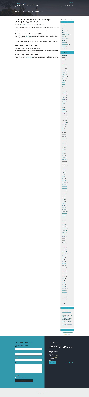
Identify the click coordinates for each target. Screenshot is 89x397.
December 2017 (64, 249)
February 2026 (64, 66)
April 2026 (63, 62)
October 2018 (64, 232)
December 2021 (64, 163)
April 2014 (63, 284)
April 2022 (63, 155)
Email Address (18, 352)
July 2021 (63, 172)
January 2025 (64, 91)
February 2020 (64, 205)
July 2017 (63, 257)
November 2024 (64, 95)
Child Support (64, 32)
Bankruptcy (64, 26)
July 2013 (63, 301)
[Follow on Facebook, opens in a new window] (66, 362)
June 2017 (63, 259)
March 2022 (64, 157)
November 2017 (64, 251)
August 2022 (64, 147)
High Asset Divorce (65, 44)
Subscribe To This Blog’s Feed (68, 332)
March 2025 (64, 88)
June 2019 (63, 218)
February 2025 (64, 89)
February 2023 (64, 136)
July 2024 (63, 103)
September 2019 (64, 213)
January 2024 (64, 114)
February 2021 (64, 182)
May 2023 (63, 130)
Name (16, 346)
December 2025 (64, 70)
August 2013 (64, 299)
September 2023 (64, 122)
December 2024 (64, 93)
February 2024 (64, 113)
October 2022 (64, 143)
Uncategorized (64, 48)
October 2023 (64, 120)
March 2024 (64, 111)
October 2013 (64, 296)
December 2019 (64, 209)
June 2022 (63, 151)
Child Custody (64, 30)
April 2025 (63, 86)
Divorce (63, 36)
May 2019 (63, 220)
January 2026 (64, 68)
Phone (16, 357)
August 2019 (64, 215)
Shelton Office (51, 360)
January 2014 (64, 290)
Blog (62, 28)
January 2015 (64, 267)
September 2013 (64, 297)
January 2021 (64, 184)
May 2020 (63, 199)
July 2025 (63, 80)
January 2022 (64, 161)
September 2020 (64, 192)
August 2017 (64, 255)
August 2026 (64, 55)
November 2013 (64, 294)
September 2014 (64, 274)
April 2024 (63, 109)
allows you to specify (29, 57)
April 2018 (63, 242)
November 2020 (64, 188)
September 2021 (64, 168)
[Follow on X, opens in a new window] (72, 362)
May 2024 (63, 107)
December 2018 (64, 228)
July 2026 (63, 57)
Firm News (64, 42)
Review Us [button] (52, 362)
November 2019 (64, 211)
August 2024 (64, 101)
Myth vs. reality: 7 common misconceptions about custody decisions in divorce (67, 315)
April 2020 (63, 201)
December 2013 (64, 292)
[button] (88, 390)
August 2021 (64, 170)
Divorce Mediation (65, 38)
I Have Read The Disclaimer (21, 377)
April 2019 (63, 222)
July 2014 (63, 278)
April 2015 (63, 261)
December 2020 (64, 186)
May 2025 (63, 84)
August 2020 (64, 193)
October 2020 (64, 190)
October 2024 (64, 97)
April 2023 (63, 132)
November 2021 (64, 165)
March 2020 (64, 203)
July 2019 (63, 217)
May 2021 (63, 176)
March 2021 (64, 180)
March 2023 (64, 134)
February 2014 (64, 288)
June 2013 (63, 303)
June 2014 (63, 280)
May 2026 (63, 61)
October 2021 (64, 166)
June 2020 (63, 197)
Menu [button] (70, 2)
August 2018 (64, 236)
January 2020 (64, 207)
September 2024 (64, 99)
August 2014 (64, 276)
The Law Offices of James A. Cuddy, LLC (27, 24)
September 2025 (64, 76)
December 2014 (64, 269)
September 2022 (64, 145)
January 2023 (64, 138)
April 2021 (63, 178)
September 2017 (64, 253)
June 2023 (63, 128)
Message (17, 362)
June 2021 (63, 174)
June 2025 (63, 82)
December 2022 (64, 140)
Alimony (63, 24)
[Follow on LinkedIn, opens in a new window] (69, 362)
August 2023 (64, 124)
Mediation (63, 46)
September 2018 (64, 234)
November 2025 (64, 72)
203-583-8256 (69, 6)
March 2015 (64, 263)
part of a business (28, 36)
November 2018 (64, 230)
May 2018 (63, 240)
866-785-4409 (55, 355)
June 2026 (63, 59)
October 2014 (64, 272)
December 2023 (64, 116)
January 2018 (64, 247)
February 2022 (64, 159)
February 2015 (64, 265)
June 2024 (63, 105)
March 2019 (64, 224)
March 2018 (64, 244)
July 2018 (63, 238)
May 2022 (63, 153)
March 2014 (64, 286)
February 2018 (64, 245)
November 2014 (64, 270)
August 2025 (64, 78)
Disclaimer (17, 375)
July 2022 (63, 149)
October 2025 (64, 74)
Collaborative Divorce (65, 34)
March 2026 (64, 64)
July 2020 (63, 195)
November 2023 (64, 118)
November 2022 (64, 141)
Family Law (42, 24)
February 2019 (64, 226)
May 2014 (63, 282)
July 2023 (63, 126)
